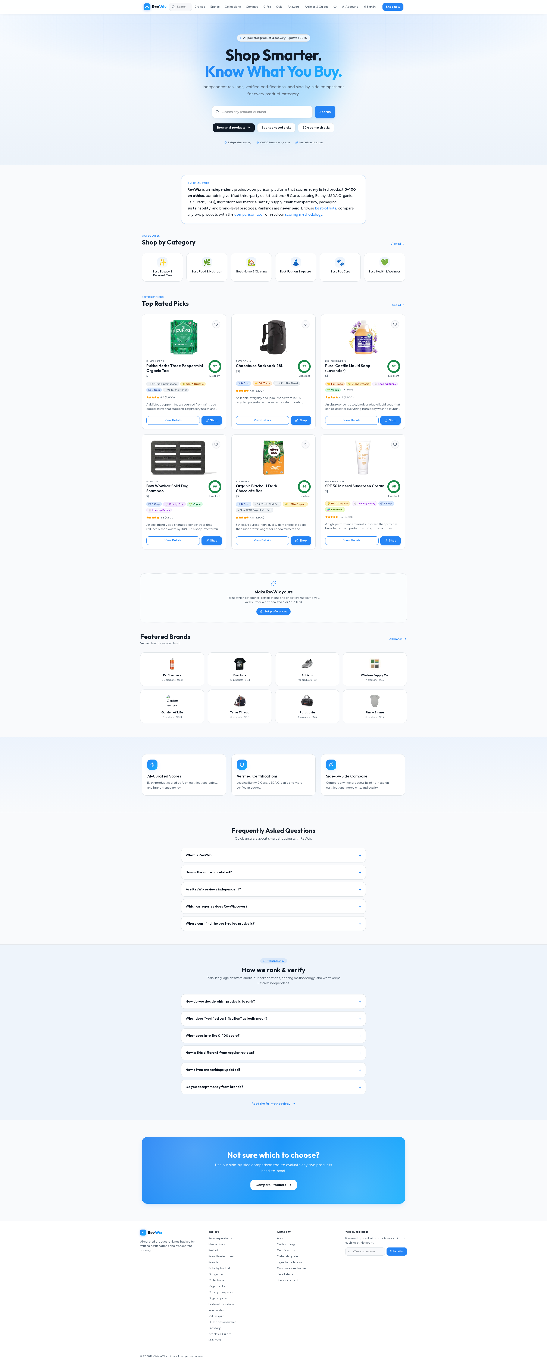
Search (325, 112)
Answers (294, 7)
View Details (173, 420)
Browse (200, 7)
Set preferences (276, 611)
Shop (214, 420)
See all (396, 305)
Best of (213, 1250)
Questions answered (223, 1322)
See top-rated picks (276, 127)
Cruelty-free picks (221, 1292)
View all (396, 244)
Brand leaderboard (221, 1256)
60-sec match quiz (316, 127)
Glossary (215, 1328)
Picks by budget (219, 1268)
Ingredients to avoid (290, 1262)
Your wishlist (217, 1310)
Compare (252, 7)
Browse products (220, 1238)
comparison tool (248, 214)
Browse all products (231, 127)
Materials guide (287, 1256)
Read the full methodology (271, 1103)
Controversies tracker (292, 1268)
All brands (396, 639)
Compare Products (271, 1185)
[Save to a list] (216, 324)
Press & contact (287, 1280)
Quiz (279, 7)
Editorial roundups (221, 1304)
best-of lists (325, 208)
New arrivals (217, 1244)
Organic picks (218, 1298)
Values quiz (216, 1316)
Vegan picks (217, 1286)
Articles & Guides (316, 7)
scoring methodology (303, 214)
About (281, 1238)
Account (352, 7)
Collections (233, 7)
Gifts (267, 7)
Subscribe (396, 1251)
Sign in (371, 7)
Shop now (393, 7)
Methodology (286, 1244)
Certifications (286, 1250)
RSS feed (215, 1340)
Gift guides (216, 1274)
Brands (215, 7)
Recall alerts (285, 1274)
